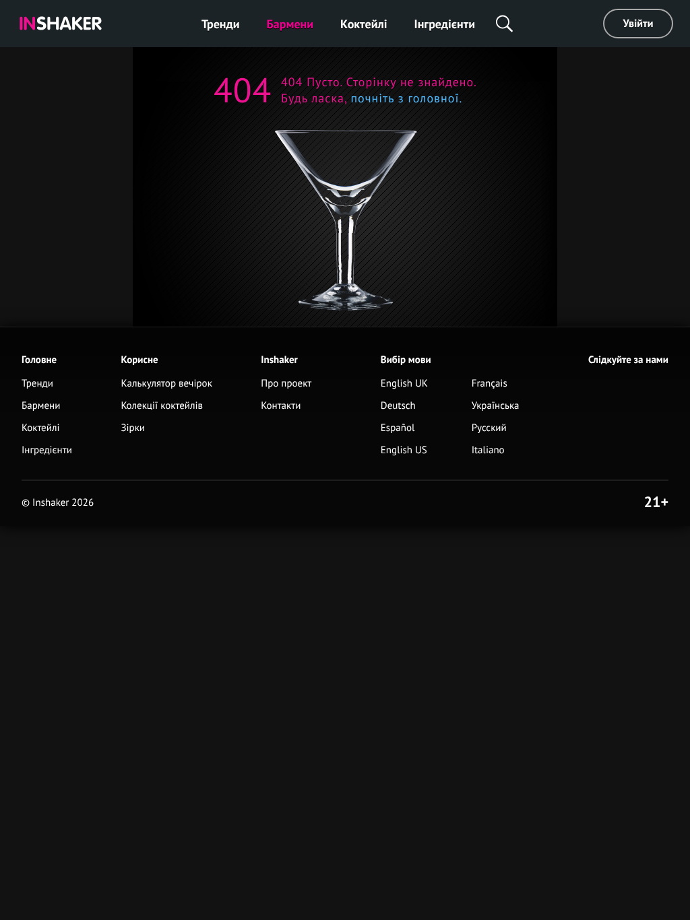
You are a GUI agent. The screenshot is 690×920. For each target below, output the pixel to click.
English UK (404, 383)
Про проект (286, 383)
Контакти (281, 405)
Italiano (488, 450)
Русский (489, 428)
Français (489, 383)
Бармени (290, 24)
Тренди (220, 24)
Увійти (638, 23)
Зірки (133, 428)
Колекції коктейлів (162, 405)
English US (404, 450)
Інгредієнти (445, 24)
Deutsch (398, 405)
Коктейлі (363, 24)
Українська (496, 405)
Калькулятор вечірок (166, 383)
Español (398, 428)
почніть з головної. (405, 98)
